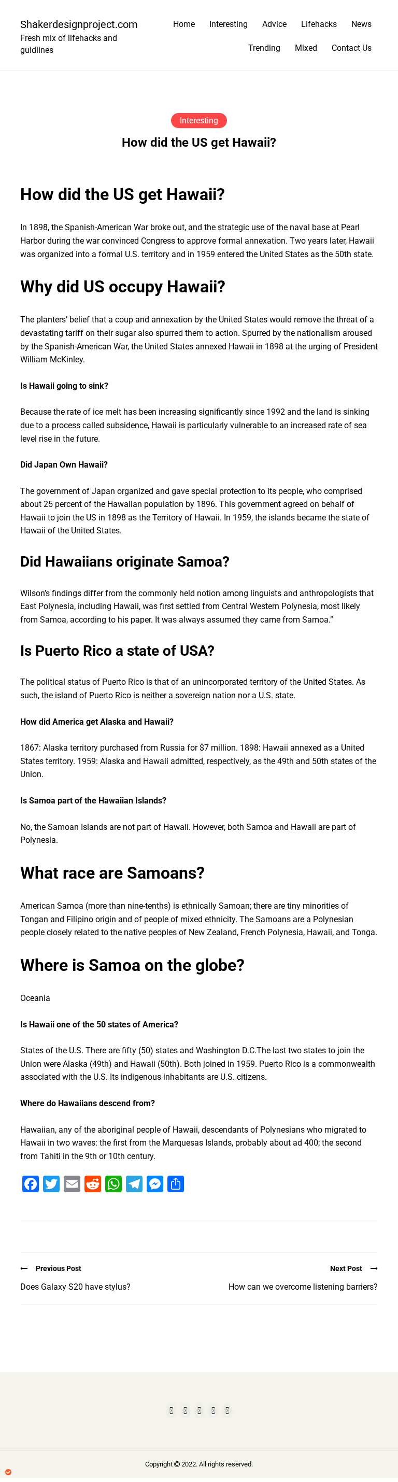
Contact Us (352, 48)
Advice (274, 24)
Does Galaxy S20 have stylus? (75, 1287)
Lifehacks (319, 24)
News (361, 24)
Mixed (306, 48)
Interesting (228, 24)
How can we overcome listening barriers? (303, 1287)
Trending (264, 48)
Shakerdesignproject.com (74, 24)
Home (184, 24)
